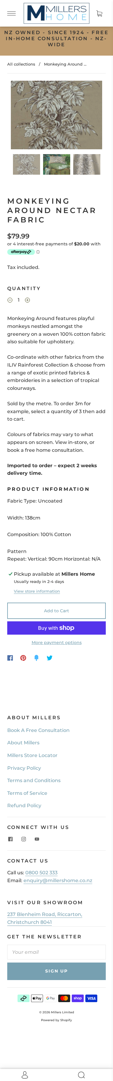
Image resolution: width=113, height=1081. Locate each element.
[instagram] (23, 839)
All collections (21, 64)
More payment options (57, 642)
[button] (20, 116)
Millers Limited (62, 1012)
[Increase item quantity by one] (27, 300)
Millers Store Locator (32, 755)
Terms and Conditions (34, 780)
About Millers (23, 743)
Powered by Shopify (56, 1020)
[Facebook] (10, 658)
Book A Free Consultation (38, 730)
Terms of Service (27, 793)
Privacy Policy (24, 768)
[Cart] (99, 13)
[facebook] (10, 839)
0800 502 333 (41, 872)
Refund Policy (24, 805)
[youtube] (36, 839)
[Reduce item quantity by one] (10, 300)
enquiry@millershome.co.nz (58, 880)
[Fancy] (36, 658)
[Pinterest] (23, 658)
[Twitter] (49, 658)
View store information (37, 591)
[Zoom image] (56, 116)
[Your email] (56, 952)
